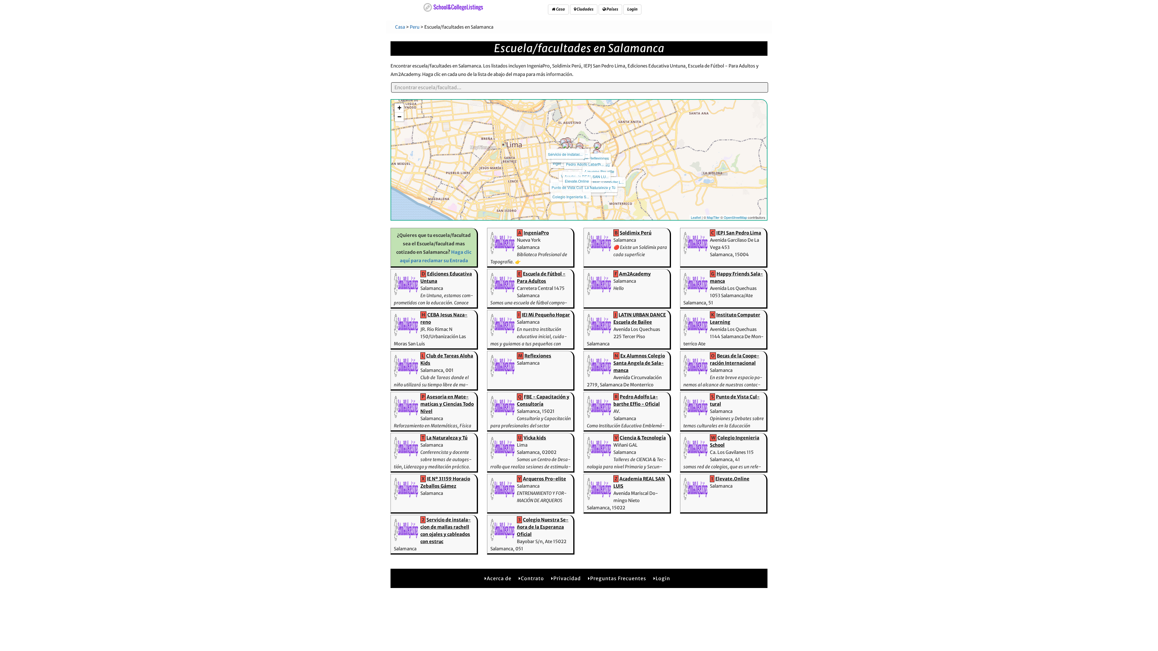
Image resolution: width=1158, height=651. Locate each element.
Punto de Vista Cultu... (570, 187)
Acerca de (499, 578)
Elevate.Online (577, 181)
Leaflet (696, 217)
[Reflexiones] (597, 145)
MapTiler (713, 217)
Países (612, 9)
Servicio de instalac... (565, 154)
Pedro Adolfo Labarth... (585, 164)
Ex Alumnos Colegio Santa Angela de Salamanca (639, 363)
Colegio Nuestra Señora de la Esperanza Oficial (542, 527)
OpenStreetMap (735, 217)
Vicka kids (535, 438)
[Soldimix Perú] (596, 152)
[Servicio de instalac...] (563, 142)
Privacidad (567, 578)
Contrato (532, 578)
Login (632, 9)
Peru (414, 27)
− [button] (399, 117)
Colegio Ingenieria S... (570, 196)
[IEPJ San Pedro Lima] (565, 145)
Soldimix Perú (635, 233)
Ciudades (584, 9)
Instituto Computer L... (606, 181)
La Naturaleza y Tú (600, 187)
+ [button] (399, 108)
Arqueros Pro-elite (599, 171)
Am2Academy (635, 274)
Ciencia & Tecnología (643, 438)
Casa (560, 9)
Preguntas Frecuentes (618, 578)
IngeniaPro (536, 233)
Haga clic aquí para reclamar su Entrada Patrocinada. (436, 260)
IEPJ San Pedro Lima (738, 233)
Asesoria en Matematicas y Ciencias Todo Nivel (447, 404)
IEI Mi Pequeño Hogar (546, 315)
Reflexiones (599, 158)
